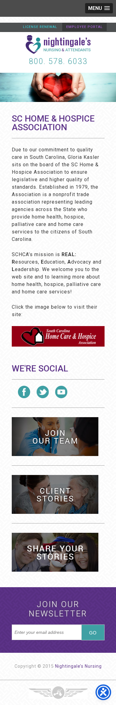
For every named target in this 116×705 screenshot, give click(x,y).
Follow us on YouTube (61, 392)
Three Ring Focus (58, 692)
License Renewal (40, 27)
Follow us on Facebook (24, 392)
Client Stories (55, 494)
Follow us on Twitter (43, 392)
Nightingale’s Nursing (78, 666)
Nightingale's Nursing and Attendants (58, 44)
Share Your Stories (55, 552)
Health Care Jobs (55, 436)
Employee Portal (84, 27)
